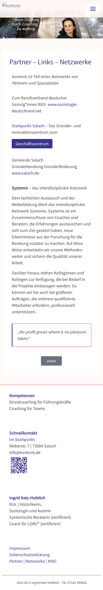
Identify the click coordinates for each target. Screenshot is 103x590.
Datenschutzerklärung (29, 554)
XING (52, 561)
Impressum (19, 548)
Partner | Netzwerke (27, 561)
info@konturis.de (24, 452)
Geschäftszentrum (32, 143)
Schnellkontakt (23, 433)
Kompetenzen (22, 395)
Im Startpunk (21, 439)
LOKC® (33, 523)
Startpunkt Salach (28, 125)
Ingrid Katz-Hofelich (27, 497)
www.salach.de (25, 173)
